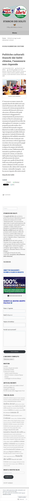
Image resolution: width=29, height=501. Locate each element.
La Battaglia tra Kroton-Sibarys (13, 378)
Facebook (7, 262)
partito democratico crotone (19, 437)
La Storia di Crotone (8, 371)
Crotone (6, 418)
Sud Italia (22, 462)
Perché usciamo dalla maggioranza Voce (14, 391)
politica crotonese (9, 444)
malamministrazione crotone (9, 434)
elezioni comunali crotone (18, 422)
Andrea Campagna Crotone (9, 406)
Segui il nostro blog (11, 470)
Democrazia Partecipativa (7, 422)
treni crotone (5, 463)
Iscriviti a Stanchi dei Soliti (10, 368)
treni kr (10, 463)
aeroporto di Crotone (16, 397)
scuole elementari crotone (13, 74)
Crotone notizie (21, 418)
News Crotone (10, 437)
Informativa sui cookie (7, 494)
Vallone (20, 464)
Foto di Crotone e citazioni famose (14, 375)
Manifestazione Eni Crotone (8, 436)
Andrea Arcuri (9, 404)
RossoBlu (5, 453)
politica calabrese (10, 441)
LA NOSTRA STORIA (8, 370)
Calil (14, 410)
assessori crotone (16, 408)
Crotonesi (5, 420)
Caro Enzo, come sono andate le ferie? (13, 385)
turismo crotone (15, 463)
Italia (24, 432)
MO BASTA (16, 436)
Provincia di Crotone (13, 449)
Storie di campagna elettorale (15, 462)
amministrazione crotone (14, 401)
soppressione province (11, 456)
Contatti (5, 366)
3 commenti (7, 194)
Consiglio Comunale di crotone (16, 415)
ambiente (10, 399)
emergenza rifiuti (16, 424)
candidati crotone (18, 410)
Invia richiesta (14, 351)
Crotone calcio (14, 418)
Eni (21, 424)
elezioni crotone (7, 424)
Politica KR (17, 443)
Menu (14, 33)
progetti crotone (21, 445)
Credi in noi (8, 477)
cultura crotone (11, 73)
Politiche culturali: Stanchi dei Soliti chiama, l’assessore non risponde (13, 59)
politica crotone (19, 441)
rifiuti (20, 451)
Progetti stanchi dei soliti (8, 447)
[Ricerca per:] (10, 208)
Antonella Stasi (9, 408)
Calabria (10, 410)
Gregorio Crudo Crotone (7, 427)
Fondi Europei (10, 426)
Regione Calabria (14, 451)
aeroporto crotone (8, 398)
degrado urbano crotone (19, 420)
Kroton (6, 377)
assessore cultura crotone (13, 71)
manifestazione (18, 434)
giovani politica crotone (18, 426)
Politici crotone (14, 445)
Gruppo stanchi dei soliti (10, 430)
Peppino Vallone (14, 439)
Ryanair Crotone (12, 453)
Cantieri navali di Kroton (11, 373)
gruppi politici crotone (17, 427)
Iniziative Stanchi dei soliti (13, 432)
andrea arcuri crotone (19, 404)
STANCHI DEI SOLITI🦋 (14, 23)
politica (19, 439)
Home (4, 38)
